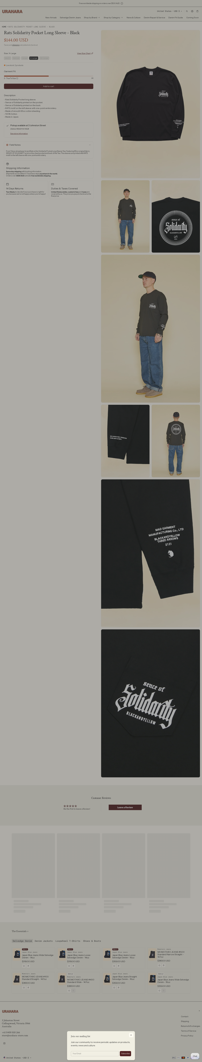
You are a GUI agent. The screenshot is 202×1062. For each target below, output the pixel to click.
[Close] (131, 1035)
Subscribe (125, 1054)
